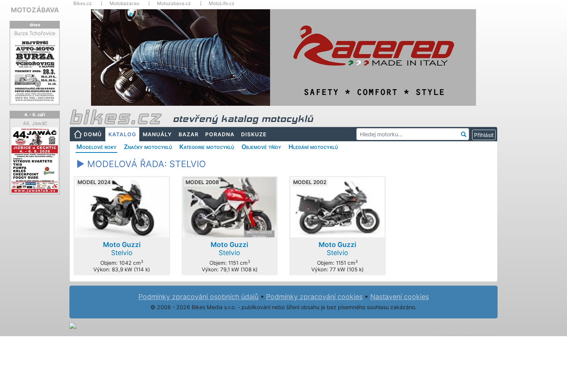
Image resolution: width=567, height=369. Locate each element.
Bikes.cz (82, 3)
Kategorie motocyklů (206, 147)
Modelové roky (96, 147)
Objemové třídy (261, 147)
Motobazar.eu (124, 3)
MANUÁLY (157, 134)
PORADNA (220, 134)
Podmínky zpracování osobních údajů (198, 297)
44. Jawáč (35, 123)
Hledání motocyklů (313, 147)
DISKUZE (254, 134)
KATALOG (122, 134)
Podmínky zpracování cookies (314, 297)
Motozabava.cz (174, 3)
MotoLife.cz (222, 3)
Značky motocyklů (148, 147)
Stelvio (122, 248)
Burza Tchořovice (35, 33)
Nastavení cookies (399, 297)
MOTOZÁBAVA (35, 10)
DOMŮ (93, 134)
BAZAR (189, 134)
